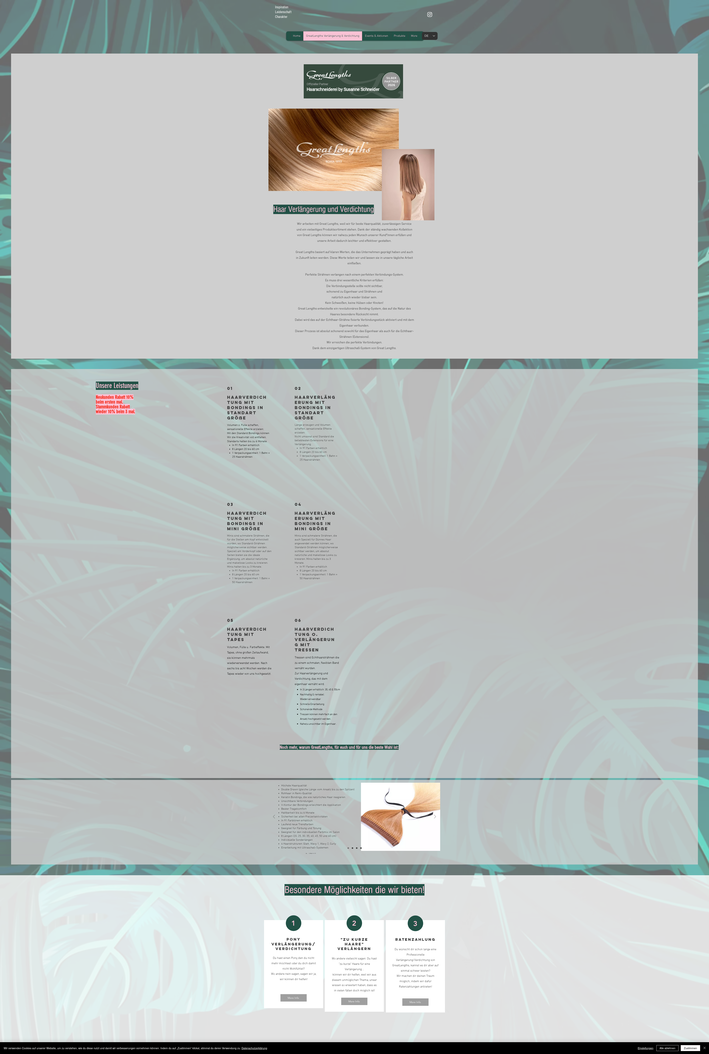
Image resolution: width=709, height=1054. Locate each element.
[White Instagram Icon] (430, 14)
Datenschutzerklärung (254, 1048)
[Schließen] (704, 1048)
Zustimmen (690, 1048)
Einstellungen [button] (645, 1048)
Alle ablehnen (667, 1048)
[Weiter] (435, 817)
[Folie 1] (348, 848)
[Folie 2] (352, 848)
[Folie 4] (361, 848)
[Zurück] (274, 817)
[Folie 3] (356, 848)
